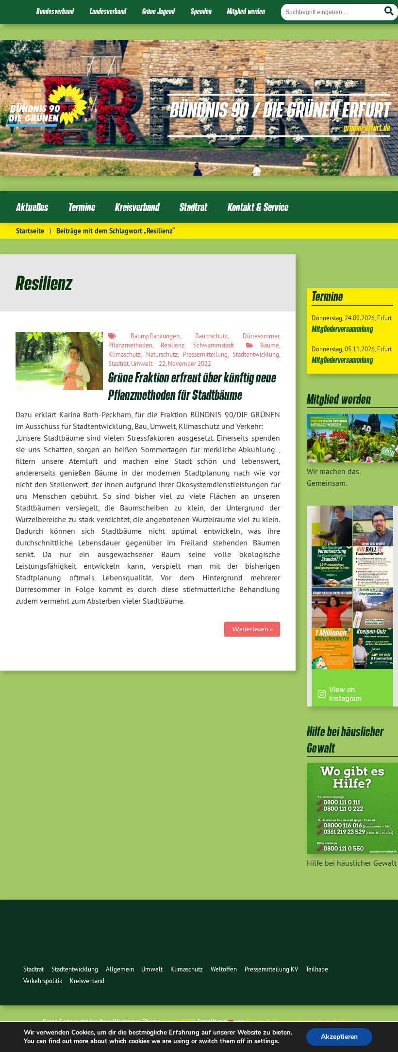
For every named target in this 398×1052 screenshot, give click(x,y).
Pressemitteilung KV (271, 969)
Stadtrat (193, 207)
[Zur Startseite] (47, 124)
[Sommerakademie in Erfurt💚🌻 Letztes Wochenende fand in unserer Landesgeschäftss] (332, 526)
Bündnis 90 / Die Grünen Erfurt (280, 109)
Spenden (201, 11)
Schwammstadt (213, 345)
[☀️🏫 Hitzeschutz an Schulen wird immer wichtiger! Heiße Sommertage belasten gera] (373, 526)
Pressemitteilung (205, 354)
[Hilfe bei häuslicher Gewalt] (352, 851)
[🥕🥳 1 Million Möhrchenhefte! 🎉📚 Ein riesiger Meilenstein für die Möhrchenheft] (332, 648)
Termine (81, 207)
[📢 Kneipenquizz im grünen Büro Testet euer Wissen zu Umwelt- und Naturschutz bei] (373, 648)
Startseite (30, 230)
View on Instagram (345, 693)
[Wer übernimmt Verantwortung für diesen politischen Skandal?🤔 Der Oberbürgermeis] (332, 566)
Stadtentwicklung (255, 354)
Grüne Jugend (158, 11)
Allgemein (120, 969)
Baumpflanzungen (155, 336)
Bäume (269, 345)
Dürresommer (261, 336)
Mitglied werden (246, 11)
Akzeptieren (339, 1036)
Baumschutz (211, 336)
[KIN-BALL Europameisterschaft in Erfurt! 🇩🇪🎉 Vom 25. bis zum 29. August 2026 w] (373, 566)
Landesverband (108, 11)
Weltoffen (224, 969)
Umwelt (141, 363)
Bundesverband (55, 11)
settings (266, 1041)
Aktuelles (32, 207)
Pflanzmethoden (130, 345)
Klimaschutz (124, 354)
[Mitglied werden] (352, 459)
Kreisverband (137, 207)
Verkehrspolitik (42, 981)
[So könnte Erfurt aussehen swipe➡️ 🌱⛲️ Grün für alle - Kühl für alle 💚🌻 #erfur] (373, 608)
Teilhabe (317, 969)
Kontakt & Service (258, 207)
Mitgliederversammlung (342, 328)
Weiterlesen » (252, 629)
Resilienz (172, 345)
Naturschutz (162, 354)
